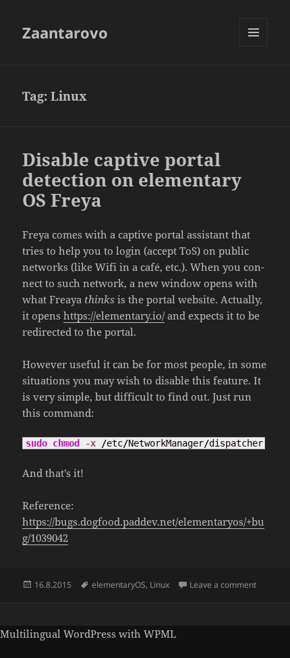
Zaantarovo (65, 32)
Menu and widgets (254, 46)
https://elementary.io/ (114, 315)
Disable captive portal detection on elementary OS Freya (131, 179)
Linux (159, 584)
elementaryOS (119, 584)
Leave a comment (223, 584)
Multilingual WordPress (58, 633)
